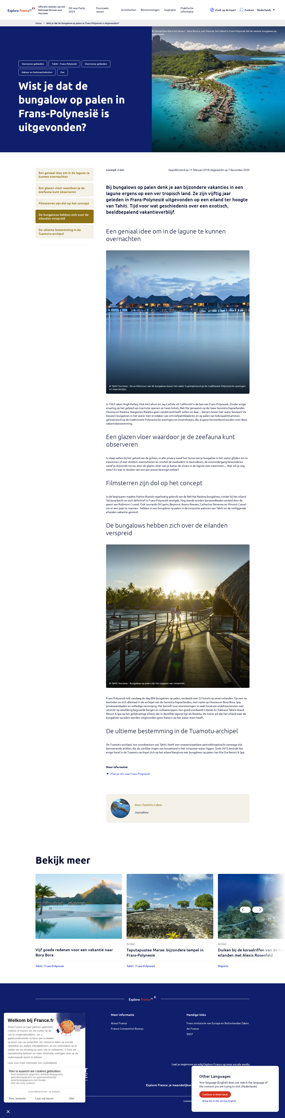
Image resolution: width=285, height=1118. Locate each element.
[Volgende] (257, 910)
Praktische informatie (186, 9)
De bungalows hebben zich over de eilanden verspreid (64, 216)
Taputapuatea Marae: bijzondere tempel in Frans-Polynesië (165, 952)
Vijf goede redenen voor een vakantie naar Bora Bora (74, 952)
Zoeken (249, 10)
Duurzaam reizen (102, 9)
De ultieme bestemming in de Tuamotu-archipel (60, 231)
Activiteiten (128, 9)
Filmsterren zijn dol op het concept (64, 203)
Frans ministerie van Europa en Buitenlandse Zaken (218, 1023)
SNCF (190, 1034)
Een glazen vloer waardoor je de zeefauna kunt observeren (62, 190)
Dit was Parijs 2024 (77, 9)
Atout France (119, 1023)
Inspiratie (170, 9)
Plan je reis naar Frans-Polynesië (130, 773)
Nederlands (264, 10)
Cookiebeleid (190, 1100)
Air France (193, 1028)
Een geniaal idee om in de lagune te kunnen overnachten (64, 174)
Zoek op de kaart (225, 10)
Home (38, 23)
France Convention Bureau (127, 1028)
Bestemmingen (150, 9)
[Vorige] (245, 910)
